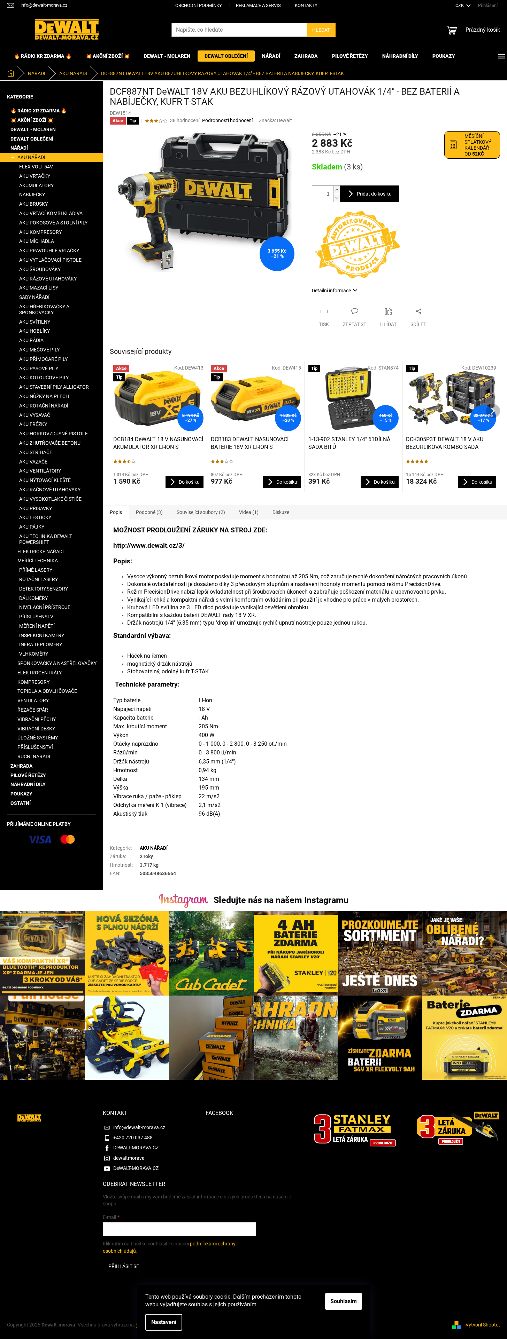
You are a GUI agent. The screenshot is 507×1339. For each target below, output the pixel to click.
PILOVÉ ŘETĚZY (28, 775)
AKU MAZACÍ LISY (38, 288)
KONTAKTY (306, 5)
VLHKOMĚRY (33, 654)
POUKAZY (21, 794)
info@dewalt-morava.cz (139, 1127)
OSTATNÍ (20, 803)
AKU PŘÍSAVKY (35, 508)
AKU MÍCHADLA (36, 241)
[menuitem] (42, 56)
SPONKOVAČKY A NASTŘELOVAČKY (57, 663)
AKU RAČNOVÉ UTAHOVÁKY (49, 489)
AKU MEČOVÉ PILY (39, 349)
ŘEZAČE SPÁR (32, 710)
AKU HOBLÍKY (34, 331)
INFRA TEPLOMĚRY (40, 644)
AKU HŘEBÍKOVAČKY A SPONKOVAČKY (44, 309)
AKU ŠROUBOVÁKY (40, 269)
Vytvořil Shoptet (483, 1324)
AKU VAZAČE (33, 462)
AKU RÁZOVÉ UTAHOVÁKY (48, 279)
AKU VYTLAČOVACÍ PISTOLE (50, 260)
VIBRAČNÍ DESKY (36, 728)
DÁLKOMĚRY (33, 598)
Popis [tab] (116, 512)
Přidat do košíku (374, 194)
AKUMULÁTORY (36, 185)
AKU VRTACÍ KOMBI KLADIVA (51, 213)
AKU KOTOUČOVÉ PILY (44, 377)
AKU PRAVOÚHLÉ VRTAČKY (49, 250)
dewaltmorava (129, 1158)
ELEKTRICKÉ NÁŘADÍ (40, 551)
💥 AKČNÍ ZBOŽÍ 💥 (31, 120)
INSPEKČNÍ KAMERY (41, 635)
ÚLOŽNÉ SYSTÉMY (37, 737)
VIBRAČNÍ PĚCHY (36, 719)
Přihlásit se (123, 1266)
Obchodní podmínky (198, 5)
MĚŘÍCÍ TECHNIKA (37, 560)
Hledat (321, 30)
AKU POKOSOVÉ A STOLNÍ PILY (53, 222)
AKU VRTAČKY (34, 176)
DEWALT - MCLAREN (33, 129)
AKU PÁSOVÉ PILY (38, 368)
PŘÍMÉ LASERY (35, 570)
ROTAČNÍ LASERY (38, 579)
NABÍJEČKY (32, 194)
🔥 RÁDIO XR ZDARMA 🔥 (38, 110)
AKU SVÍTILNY (34, 322)
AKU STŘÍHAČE (35, 452)
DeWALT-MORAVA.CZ (136, 1147)
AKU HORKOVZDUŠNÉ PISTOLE (53, 433)
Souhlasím (343, 1301)
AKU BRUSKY (33, 204)
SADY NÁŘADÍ (34, 297)
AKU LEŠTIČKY (35, 517)
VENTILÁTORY (33, 700)
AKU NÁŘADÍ (31, 157)
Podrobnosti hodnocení (227, 120)
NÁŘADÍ (19, 148)
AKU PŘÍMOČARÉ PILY (43, 359)
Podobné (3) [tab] (149, 512)
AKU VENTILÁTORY (40, 471)
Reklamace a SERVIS (258, 5)
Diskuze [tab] (280, 512)
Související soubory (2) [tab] (201, 512)
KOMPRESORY (33, 682)
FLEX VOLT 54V (36, 166)
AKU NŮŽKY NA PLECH (44, 396)
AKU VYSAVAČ (34, 415)
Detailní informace (331, 290)
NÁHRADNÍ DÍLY (28, 784)
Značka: (275, 120)
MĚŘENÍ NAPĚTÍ (37, 626)
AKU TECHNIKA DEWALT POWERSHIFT (45, 539)
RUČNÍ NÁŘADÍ (33, 756)
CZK (460, 5)
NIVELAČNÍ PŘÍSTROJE (44, 607)
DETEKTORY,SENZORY (43, 589)
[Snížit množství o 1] (336, 198)
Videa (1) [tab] (249, 512)
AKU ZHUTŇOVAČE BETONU (49, 443)
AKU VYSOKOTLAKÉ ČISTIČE (50, 499)
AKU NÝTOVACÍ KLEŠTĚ (45, 480)
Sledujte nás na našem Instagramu (281, 900)
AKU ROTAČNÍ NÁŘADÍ (43, 406)
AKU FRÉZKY (33, 424)
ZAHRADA (21, 766)
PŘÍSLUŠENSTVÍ (37, 616)
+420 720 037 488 (133, 1137)
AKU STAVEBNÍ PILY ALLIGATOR (54, 387)
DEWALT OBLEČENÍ (31, 139)
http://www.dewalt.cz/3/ (149, 545)
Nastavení (163, 1322)
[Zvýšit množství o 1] (336, 190)
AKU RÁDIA (31, 340)
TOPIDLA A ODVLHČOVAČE (47, 691)
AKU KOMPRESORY (40, 232)
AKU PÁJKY (31, 527)
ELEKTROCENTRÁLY (39, 672)
